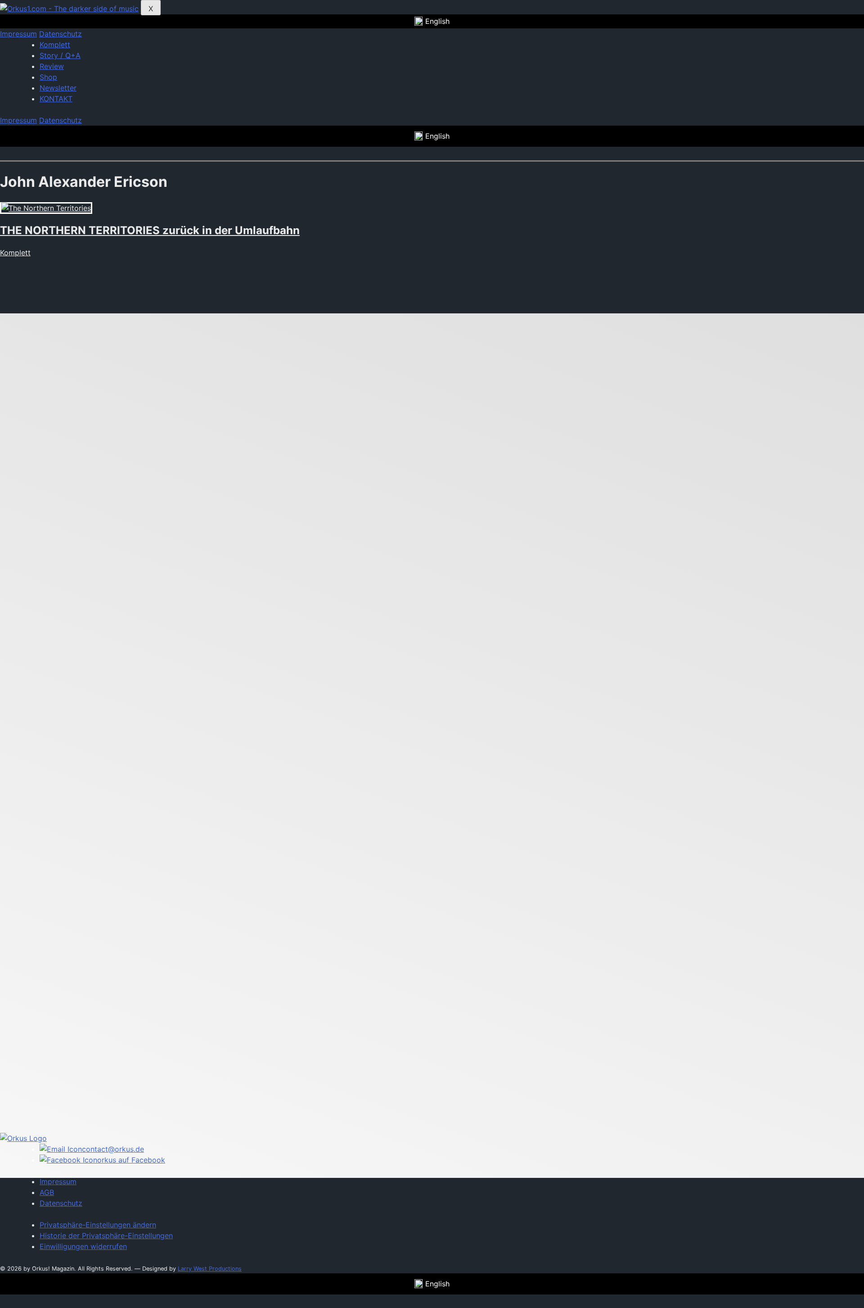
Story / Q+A (60, 55)
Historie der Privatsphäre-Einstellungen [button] (106, 1235)
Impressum (18, 33)
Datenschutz (60, 33)
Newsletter (58, 87)
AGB (47, 1192)
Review (52, 66)
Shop (48, 76)
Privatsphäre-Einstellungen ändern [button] (98, 1224)
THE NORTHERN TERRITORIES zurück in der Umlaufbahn (150, 230)
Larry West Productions (210, 1268)
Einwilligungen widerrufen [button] (83, 1246)
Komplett (55, 44)
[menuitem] (432, 21)
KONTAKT (56, 98)
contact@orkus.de (113, 1149)
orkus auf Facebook (131, 1159)
